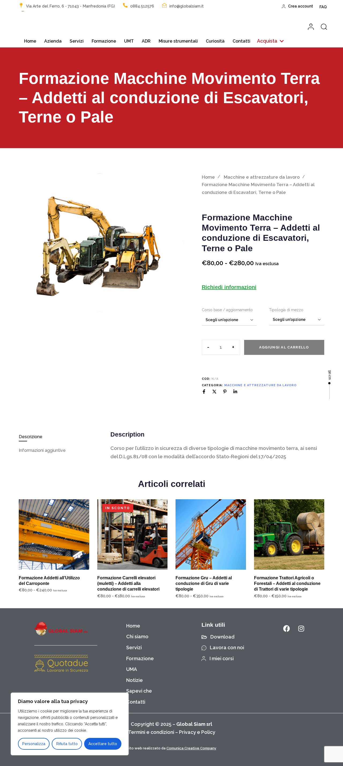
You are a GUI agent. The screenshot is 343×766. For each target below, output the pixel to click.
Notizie (134, 680)
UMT (129, 41)
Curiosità (215, 41)
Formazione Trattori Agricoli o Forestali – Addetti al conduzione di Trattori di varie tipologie (287, 584)
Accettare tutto (102, 744)
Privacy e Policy (197, 732)
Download (222, 637)
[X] (214, 391)
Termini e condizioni (151, 732)
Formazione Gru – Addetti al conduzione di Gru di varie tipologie (204, 584)
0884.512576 (142, 6)
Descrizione (30, 436)
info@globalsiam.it (186, 6)
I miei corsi (222, 658)
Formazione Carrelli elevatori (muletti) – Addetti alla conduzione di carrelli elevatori (128, 584)
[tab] (61, 436)
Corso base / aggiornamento (227, 310)
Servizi (77, 41)
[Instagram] (301, 628)
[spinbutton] (221, 347)
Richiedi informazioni (229, 287)
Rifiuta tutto (67, 744)
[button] (270, 41)
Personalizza (33, 744)
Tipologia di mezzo (286, 310)
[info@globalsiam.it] (164, 5)
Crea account (300, 6)
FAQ (323, 7)
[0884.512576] (125, 5)
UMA (131, 669)
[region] (70, 724)
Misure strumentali (178, 41)
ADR (146, 41)
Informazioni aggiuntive (42, 450)
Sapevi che (139, 691)
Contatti (241, 41)
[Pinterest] (225, 391)
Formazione (104, 41)
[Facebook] (204, 391)
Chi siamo (137, 636)
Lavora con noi (227, 647)
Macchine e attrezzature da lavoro (262, 177)
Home (30, 41)
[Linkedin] (235, 391)
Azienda (53, 41)
